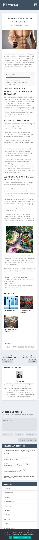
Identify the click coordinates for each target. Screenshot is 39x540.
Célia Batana (19, 381)
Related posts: (12, 84)
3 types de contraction (14, 80)
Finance (6, 497)
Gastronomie (8, 501)
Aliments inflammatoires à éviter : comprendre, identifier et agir (19, 477)
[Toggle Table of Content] (31, 74)
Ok (11, 537)
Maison (6, 506)
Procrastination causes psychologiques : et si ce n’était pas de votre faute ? (19, 470)
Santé (6, 515)
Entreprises (7, 493)
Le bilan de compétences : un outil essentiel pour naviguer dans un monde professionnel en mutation (19, 451)
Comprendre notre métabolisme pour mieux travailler (18, 78)
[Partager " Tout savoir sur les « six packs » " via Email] (9, 347)
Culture (6, 488)
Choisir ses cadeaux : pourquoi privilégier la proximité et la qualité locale (17, 464)
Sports (20, 25)
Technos (6, 524)
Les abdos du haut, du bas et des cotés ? (17, 82)
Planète (6, 510)
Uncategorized (8, 528)
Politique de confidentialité (22, 537)
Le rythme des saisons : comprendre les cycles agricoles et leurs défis (18, 458)
